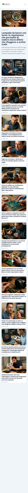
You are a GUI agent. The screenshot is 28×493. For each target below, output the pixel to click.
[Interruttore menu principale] (25, 4)
